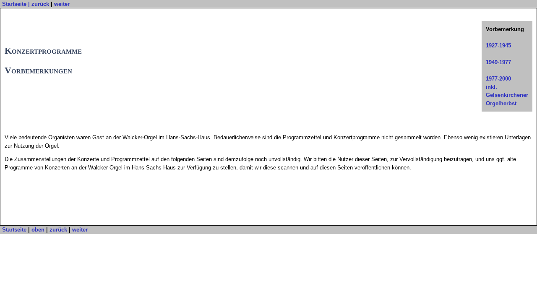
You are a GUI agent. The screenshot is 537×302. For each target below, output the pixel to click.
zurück (40, 4)
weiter (62, 4)
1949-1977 (498, 62)
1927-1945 (498, 45)
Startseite (14, 4)
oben (37, 229)
